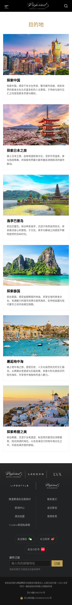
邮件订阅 (14, 557)
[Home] (38, 6)
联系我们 (52, 499)
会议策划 (52, 507)
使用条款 (52, 516)
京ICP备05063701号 (36, 593)
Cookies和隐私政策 (19, 525)
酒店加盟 (20, 516)
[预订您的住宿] (66, 6)
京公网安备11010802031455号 (38, 598)
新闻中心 (20, 507)
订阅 (57, 563)
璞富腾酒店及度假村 (20, 499)
